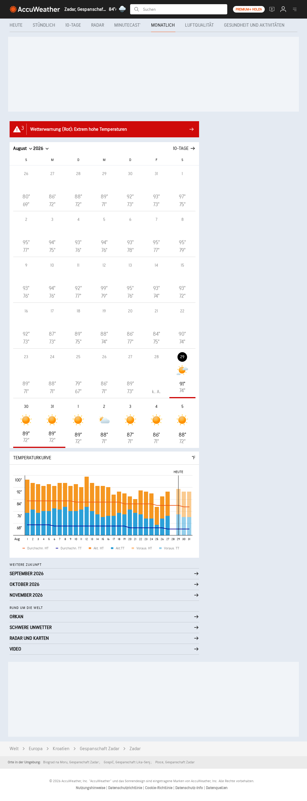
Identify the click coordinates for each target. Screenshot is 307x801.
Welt (14, 749)
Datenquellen (217, 787)
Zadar (135, 749)
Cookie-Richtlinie (159, 787)
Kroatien (61, 749)
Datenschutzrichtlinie (125, 787)
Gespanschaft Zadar (99, 749)
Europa (36, 749)
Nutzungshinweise (91, 787)
